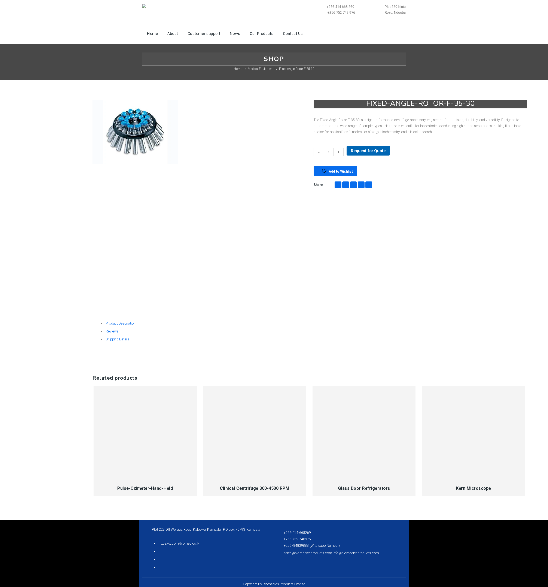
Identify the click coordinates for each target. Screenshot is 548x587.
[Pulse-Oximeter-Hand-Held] (145, 433)
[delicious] (345, 184)
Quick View (119, 477)
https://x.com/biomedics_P (179, 543)
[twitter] (368, 184)
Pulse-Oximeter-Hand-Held (145, 488)
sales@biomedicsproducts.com (308, 553)
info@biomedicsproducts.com (356, 553)
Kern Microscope (473, 488)
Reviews (112, 331)
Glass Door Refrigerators (364, 488)
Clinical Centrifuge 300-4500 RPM (254, 488)
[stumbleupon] (361, 184)
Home (238, 68)
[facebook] (338, 184)
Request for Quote (368, 150)
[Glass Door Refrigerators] (364, 433)
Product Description (121, 323)
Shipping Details (117, 339)
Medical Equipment (260, 68)
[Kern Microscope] (473, 433)
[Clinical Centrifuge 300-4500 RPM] (254, 433)
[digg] (353, 184)
